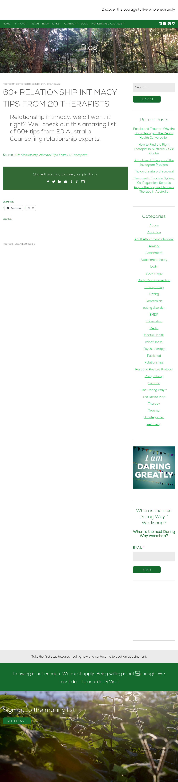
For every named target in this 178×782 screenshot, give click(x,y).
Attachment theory (154, 260)
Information (154, 321)
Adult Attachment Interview (153, 239)
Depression (154, 301)
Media (153, 328)
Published (154, 356)
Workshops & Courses (106, 24)
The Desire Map (154, 397)
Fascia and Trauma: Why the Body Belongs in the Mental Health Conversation (154, 134)
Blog (84, 24)
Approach (20, 24)
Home (6, 24)
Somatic (154, 383)
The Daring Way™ (154, 390)
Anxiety (154, 246)
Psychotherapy (154, 349)
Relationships (154, 362)
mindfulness (154, 342)
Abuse (154, 225)
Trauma (154, 410)
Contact (70, 24)
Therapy (154, 404)
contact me (103, 657)
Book (45, 24)
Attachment (153, 253)
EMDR (153, 315)
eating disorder (154, 308)
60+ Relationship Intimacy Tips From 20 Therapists (50, 155)
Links (55, 24)
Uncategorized (24, 244)
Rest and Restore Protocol (154, 369)
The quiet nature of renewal (154, 171)
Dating (154, 294)
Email (138, 548)
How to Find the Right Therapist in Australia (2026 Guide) (154, 149)
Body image (154, 273)
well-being (154, 424)
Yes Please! (16, 721)
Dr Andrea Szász (50, 84)
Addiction (154, 232)
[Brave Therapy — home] (15, 10)
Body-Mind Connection (154, 280)
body (153, 266)
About (35, 24)
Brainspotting (154, 287)
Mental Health (154, 335)
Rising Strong (154, 376)
